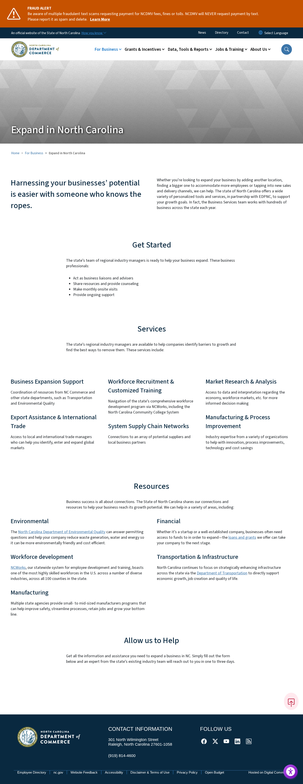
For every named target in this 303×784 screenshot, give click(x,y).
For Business (34, 153)
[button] (286, 49)
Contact (243, 32)
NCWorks (18, 567)
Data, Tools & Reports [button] (188, 49)
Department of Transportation (222, 573)
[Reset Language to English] (261, 33)
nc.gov (58, 772)
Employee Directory (31, 772)
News (202, 32)
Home (15, 153)
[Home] (35, 44)
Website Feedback (84, 772)
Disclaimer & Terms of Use (149, 772)
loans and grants (242, 537)
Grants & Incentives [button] (143, 49)
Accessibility (114, 772)
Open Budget (214, 772)
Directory (221, 32)
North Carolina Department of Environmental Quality (61, 532)
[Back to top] (291, 701)
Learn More (100, 19)
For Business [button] (106, 49)
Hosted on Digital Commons (268, 772)
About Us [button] (258, 49)
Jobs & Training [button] (229, 49)
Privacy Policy (187, 772)
